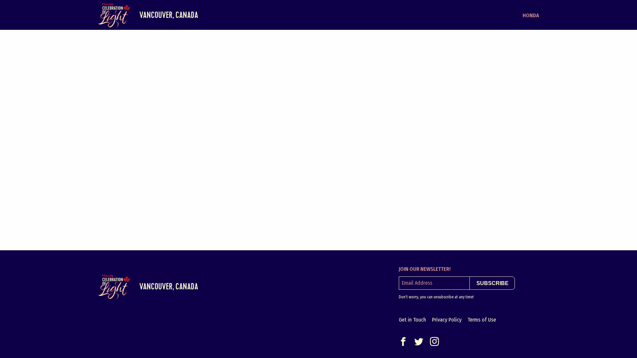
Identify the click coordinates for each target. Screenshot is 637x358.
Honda (531, 15)
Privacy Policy (446, 320)
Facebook (403, 341)
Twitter (418, 341)
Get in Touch (412, 320)
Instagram (434, 341)
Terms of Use (481, 320)
